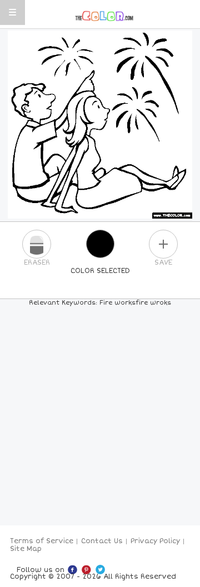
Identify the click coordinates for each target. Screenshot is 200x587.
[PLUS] (163, 244)
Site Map (26, 549)
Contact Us (102, 541)
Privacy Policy (155, 541)
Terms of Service (41, 541)
